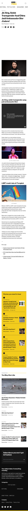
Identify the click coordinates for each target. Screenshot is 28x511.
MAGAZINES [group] (20, 7)
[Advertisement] (14, 45)
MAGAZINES (20, 489)
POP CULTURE (11, 7)
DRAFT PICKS (5, 495)
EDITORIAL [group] (3, 7)
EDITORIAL (4, 489)
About (3, 502)
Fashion (4, 10)
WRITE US (11, 495)
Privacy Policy (9, 502)
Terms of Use (16, 502)
